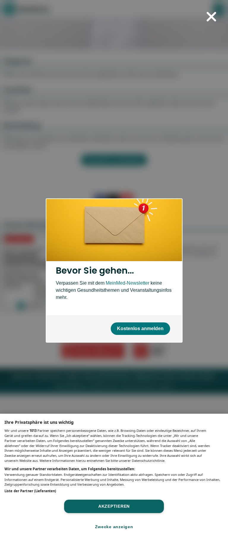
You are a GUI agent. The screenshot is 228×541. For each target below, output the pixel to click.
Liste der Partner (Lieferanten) (30, 491)
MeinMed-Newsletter (127, 283)
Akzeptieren (114, 506)
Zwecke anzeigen (114, 526)
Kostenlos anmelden (140, 328)
